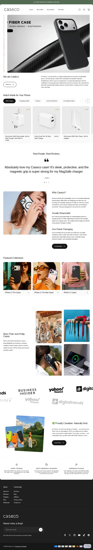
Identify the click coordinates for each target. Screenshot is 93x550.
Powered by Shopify (20, 546)
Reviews (16, 491)
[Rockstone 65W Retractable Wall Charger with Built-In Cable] (17, 120)
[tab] (9, 101)
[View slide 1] (44, 182)
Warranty (6, 494)
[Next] (87, 101)
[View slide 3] (49, 182)
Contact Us (17, 502)
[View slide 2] (46, 182)
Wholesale (6, 502)
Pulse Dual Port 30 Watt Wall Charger (43, 137)
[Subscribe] (41, 529)
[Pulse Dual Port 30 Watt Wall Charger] (46, 120)
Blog (15, 494)
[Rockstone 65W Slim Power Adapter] (76, 120)
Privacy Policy (18, 500)
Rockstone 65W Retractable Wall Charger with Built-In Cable (14, 138)
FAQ (4, 500)
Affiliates (16, 497)
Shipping (5, 497)
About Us (6, 491)
